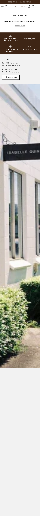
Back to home (20, 26)
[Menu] (2, 6)
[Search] (7, 6)
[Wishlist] (33, 6)
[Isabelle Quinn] (19, 6)
